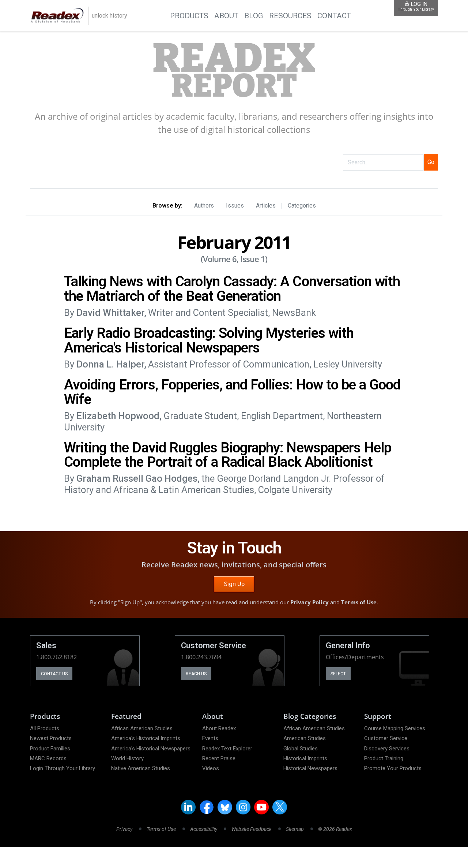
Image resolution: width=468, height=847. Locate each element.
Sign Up (234, 583)
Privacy (124, 829)
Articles (266, 206)
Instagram (243, 807)
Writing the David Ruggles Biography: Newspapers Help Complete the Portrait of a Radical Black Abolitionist (227, 454)
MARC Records (48, 758)
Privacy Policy (309, 602)
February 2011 (234, 242)
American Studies (304, 738)
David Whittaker (110, 312)
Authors (204, 206)
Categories (302, 206)
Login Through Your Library (62, 768)
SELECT (338, 673)
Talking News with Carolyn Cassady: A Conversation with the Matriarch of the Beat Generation (232, 288)
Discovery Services (387, 748)
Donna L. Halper (110, 364)
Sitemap (295, 829)
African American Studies (142, 728)
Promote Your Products (393, 768)
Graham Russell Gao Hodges (136, 478)
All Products (44, 728)
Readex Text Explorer (227, 748)
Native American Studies (140, 768)
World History (127, 758)
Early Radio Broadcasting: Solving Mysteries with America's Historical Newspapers (209, 340)
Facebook (206, 807)
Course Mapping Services (394, 728)
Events (210, 738)
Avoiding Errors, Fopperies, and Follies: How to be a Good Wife (232, 391)
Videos (210, 768)
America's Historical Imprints (145, 738)
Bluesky (225, 807)
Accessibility (203, 829)
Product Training (383, 758)
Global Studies (300, 748)
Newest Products (51, 738)
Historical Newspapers (310, 768)
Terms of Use (359, 602)
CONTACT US (54, 673)
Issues (235, 206)
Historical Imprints (305, 758)
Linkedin (188, 807)
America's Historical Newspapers (150, 748)
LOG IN (416, 6)
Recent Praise (218, 758)
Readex (234, 70)
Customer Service (385, 738)
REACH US (196, 673)
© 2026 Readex (335, 829)
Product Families (50, 748)
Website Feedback (251, 829)
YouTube (261, 807)
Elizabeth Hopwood (117, 415)
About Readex (219, 728)
